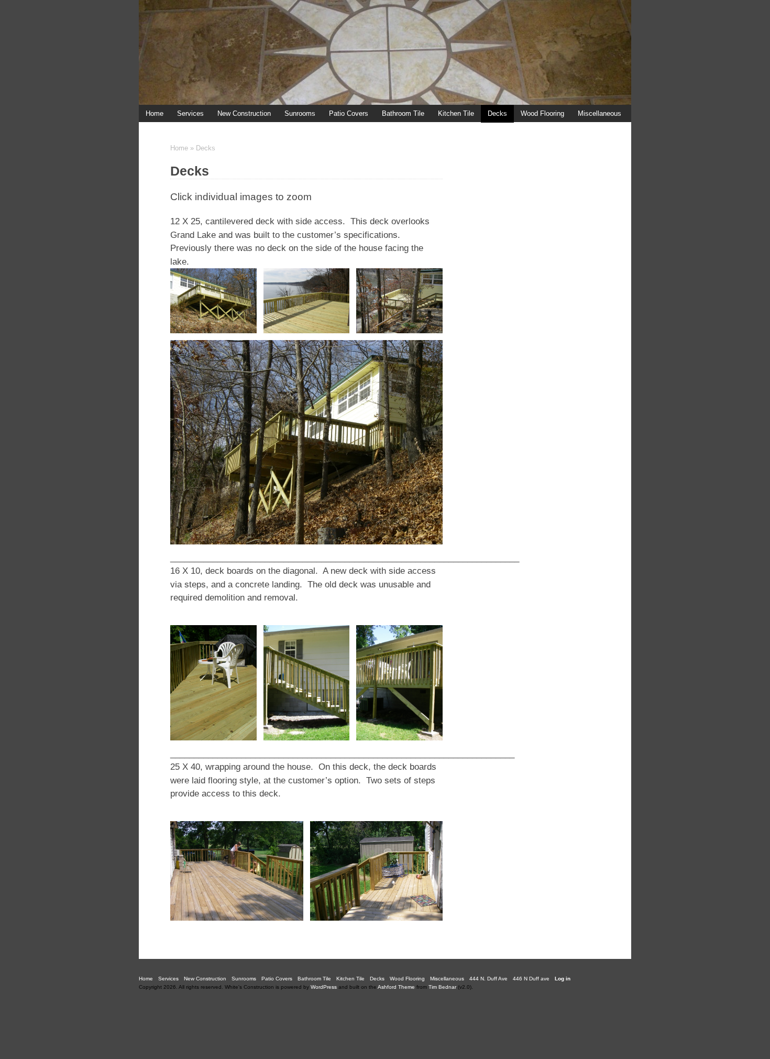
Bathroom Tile (403, 113)
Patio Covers (348, 113)
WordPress (324, 987)
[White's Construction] (385, 52)
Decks (497, 113)
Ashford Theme (396, 987)
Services (190, 113)
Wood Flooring (542, 113)
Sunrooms (299, 113)
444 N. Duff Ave (170, 131)
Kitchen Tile (456, 113)
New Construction (244, 113)
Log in (562, 978)
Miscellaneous (599, 113)
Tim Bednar (442, 987)
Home (179, 148)
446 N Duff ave (230, 131)
